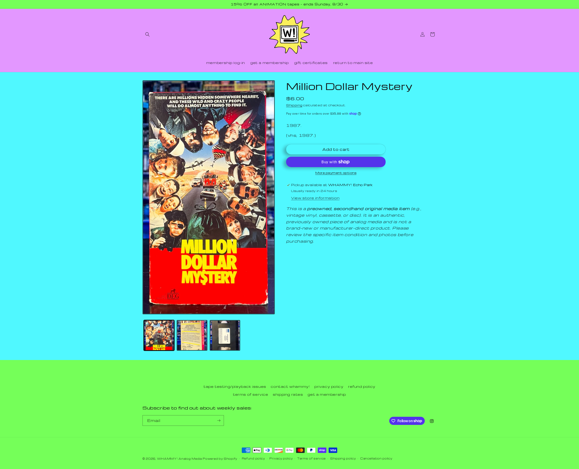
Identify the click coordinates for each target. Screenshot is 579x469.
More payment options (335, 173)
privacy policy (328, 386)
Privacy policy (281, 458)
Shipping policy (343, 458)
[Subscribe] (219, 420)
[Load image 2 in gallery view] (192, 335)
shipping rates (288, 394)
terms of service (250, 394)
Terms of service (311, 458)
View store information (315, 198)
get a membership (327, 394)
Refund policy (253, 458)
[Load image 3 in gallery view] (225, 335)
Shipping (294, 105)
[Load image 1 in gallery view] (159, 335)
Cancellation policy (376, 458)
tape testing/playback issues (235, 386)
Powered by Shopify (220, 458)
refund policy (361, 386)
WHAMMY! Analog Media (179, 458)
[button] (147, 34)
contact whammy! (290, 386)
